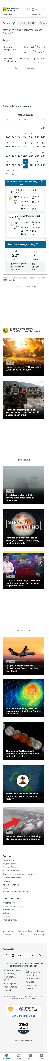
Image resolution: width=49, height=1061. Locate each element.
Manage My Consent (12, 877)
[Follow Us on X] (40, 955)
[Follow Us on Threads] (33, 955)
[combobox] (8, 40)
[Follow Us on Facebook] (6, 955)
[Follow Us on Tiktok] (26, 955)
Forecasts (35, 14)
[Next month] (37, 114)
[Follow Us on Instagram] (13, 955)
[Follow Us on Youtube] (19, 955)
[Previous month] (13, 114)
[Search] (26, 9)
